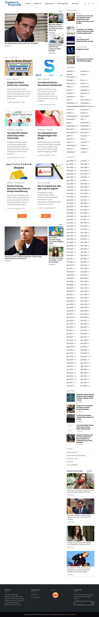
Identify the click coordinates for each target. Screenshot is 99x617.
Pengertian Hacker (82, 49)
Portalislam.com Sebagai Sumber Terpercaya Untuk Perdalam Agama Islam (85, 31)
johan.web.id (71, 614)
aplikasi (10, 183)
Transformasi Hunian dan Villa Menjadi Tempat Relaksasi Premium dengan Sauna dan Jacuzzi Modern (85, 19)
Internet (15, 79)
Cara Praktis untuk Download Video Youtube (84, 40)
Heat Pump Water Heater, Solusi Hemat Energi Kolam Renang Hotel (85, 427)
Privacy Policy (35, 597)
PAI (77, 27)
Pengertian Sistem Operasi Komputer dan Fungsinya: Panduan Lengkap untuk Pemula (85, 397)
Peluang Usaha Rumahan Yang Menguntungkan (84, 60)
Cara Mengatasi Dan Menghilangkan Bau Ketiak (47, 135)
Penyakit (49, 130)
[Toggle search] (92, 3)
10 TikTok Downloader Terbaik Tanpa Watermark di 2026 (85, 417)
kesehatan (11, 130)
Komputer (84, 47)
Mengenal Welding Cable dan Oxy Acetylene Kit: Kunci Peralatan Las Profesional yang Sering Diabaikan (84, 438)
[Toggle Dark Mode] (89, 3)
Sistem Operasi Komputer (76, 455)
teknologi (46, 183)
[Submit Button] (92, 603)
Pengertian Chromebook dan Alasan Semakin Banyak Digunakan (84, 407)
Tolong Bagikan (72, 465)
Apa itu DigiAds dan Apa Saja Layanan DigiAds (49, 187)
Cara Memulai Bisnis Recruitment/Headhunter (50, 83)
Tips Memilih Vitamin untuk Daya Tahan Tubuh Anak (17, 135)
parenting (19, 130)
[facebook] (85, 3)
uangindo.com (72, 458)
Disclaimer (34, 594)
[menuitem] (28, 3)
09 (16, 57)
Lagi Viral (70, 462)
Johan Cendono (72, 452)
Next (45, 216)
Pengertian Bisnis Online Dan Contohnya (18, 83)
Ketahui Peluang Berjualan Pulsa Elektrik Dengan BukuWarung (18, 188)
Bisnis (9, 79)
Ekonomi (46, 79)
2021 (12, 57)
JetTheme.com (61, 614)
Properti (78, 13)
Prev (22, 216)
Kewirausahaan (19, 183)
